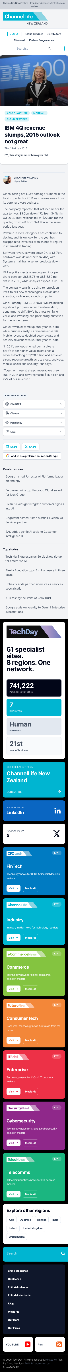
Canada (41, 1219)
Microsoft (20, 40)
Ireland (13, 1228)
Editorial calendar (18, 1287)
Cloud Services (34, 33)
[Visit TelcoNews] (26, 1159)
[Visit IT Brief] (26, 1057)
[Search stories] (63, 1253)
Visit (11, 888)
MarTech (39, 113)
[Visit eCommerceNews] (26, 954)
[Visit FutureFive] (26, 1005)
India (55, 1219)
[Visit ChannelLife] (26, 905)
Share (13, 446)
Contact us (14, 1278)
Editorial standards (19, 1295)
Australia (25, 1219)
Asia (11, 1219)
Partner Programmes (41, 40)
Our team (13, 1319)
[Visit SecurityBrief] (26, 1108)
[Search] (49, 48)
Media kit (30, 888)
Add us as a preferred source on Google (34, 456)
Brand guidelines (18, 1270)
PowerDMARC (11, 1367)
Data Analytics (17, 113)
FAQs (11, 1303)
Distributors (54, 33)
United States (16, 1236)
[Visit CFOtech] (26, 853)
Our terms (14, 1327)
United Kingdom (33, 1228)
